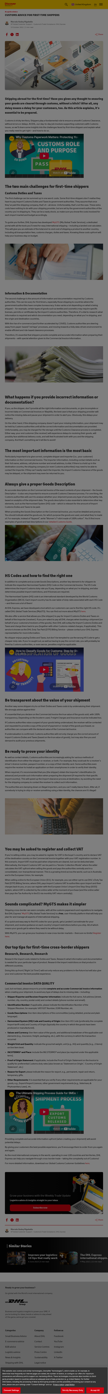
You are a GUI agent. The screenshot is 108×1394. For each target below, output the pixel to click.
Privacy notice (58, 1385)
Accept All (95, 1390)
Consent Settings (11, 1390)
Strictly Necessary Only (72, 1390)
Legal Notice (70, 1385)
